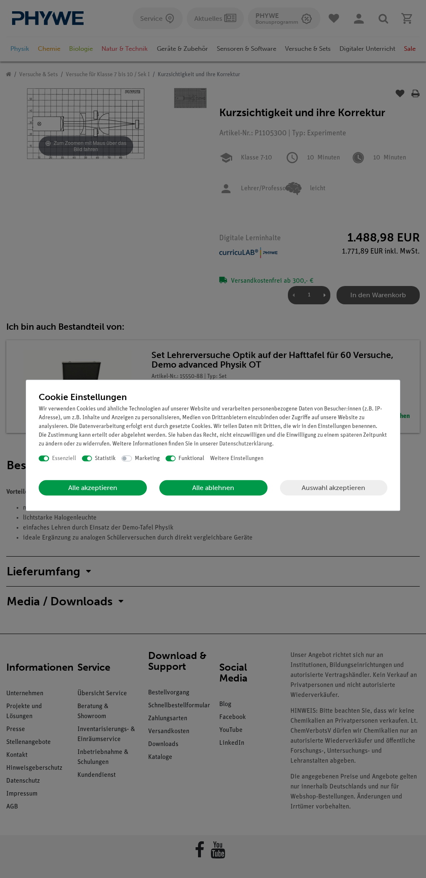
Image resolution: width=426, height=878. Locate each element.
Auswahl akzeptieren (333, 488)
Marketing (147, 458)
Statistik (105, 458)
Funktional (191, 458)
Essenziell (64, 458)
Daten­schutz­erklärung (245, 444)
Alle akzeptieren (92, 488)
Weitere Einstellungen (236, 458)
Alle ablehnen (213, 488)
